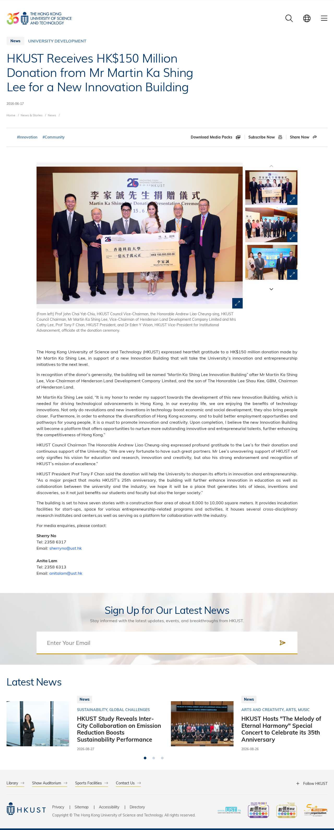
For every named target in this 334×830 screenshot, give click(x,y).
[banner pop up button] (237, 303)
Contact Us (125, 782)
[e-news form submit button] (282, 643)
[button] (271, 289)
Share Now (300, 137)
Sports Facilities (88, 782)
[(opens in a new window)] (258, 810)
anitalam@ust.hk (65, 573)
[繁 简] (307, 18)
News (52, 115)
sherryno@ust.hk (65, 548)
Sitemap (81, 806)
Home (11, 115)
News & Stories (32, 115)
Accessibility (109, 806)
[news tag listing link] (27, 137)
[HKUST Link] (39, 18)
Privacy (58, 806)
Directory (137, 806)
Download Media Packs (212, 137)
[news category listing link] (57, 41)
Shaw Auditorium (46, 782)
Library (12, 782)
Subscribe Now (262, 137)
